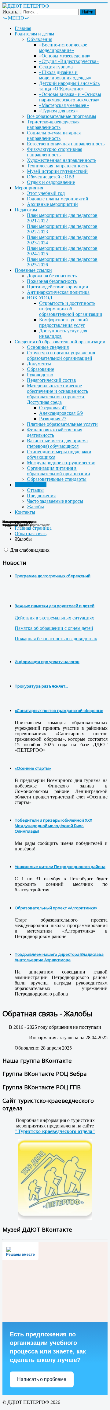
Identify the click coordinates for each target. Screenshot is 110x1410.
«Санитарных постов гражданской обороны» (59, 710)
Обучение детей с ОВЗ (50, 176)
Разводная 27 (52, 418)
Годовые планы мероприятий (57, 198)
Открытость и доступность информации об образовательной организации (70, 309)
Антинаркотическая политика (58, 292)
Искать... (11, 11)
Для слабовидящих (30, 550)
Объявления (39, 39)
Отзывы (35, 490)
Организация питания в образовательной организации (58, 471)
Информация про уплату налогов (47, 661)
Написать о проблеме (41, 1379)
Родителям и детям (34, 33)
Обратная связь (30, 484)
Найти (87, 12)
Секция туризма (56, 66)
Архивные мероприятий (52, 204)
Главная (23, 28)
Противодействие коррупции (57, 286)
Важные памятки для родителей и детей (54, 605)
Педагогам (26, 209)
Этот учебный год (46, 193)
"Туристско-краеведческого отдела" (55, 1131)
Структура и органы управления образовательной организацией (61, 355)
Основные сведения (48, 347)
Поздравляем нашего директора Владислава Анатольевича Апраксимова (59, 957)
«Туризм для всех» (58, 110)
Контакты (25, 512)
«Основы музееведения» (64, 55)
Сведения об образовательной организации (60, 341)
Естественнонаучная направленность (66, 143)
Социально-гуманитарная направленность (54, 135)
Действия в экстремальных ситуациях (54, 617)
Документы (39, 363)
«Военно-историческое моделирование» (63, 47)
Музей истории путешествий (57, 171)
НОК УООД (39, 297)
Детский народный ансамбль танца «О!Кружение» (69, 86)
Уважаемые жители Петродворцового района (60, 866)
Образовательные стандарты (56, 479)
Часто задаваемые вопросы (55, 501)
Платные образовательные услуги (62, 424)
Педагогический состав (51, 380)
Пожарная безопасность (52, 281)
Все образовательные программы (61, 116)
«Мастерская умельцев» (64, 105)
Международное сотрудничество (61, 462)
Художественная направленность (61, 160)
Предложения (41, 495)
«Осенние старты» (33, 768)
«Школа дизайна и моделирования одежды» (65, 75)
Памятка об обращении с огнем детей (54, 628)
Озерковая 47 (53, 407)
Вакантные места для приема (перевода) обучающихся (57, 443)
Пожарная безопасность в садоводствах (56, 638)
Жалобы (35, 506)
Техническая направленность (57, 165)
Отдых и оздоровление (51, 182)
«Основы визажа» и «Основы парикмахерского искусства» (70, 97)
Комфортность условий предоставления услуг (63, 322)
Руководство (40, 374)
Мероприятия (29, 187)
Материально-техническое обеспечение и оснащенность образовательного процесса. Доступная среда (57, 394)
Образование (40, 369)
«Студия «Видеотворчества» (69, 61)
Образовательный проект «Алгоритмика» (56, 908)
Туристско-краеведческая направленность (53, 124)
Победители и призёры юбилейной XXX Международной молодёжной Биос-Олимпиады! (53, 825)
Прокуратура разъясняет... (41, 686)
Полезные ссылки (33, 270)
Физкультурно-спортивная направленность (54, 152)
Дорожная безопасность (52, 275)
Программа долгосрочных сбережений (52, 576)
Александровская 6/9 (61, 413)
